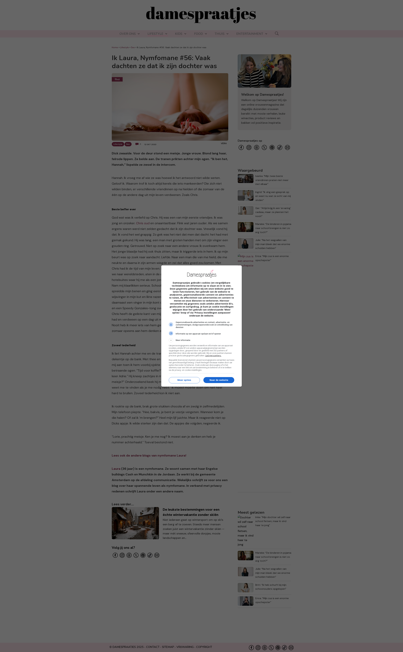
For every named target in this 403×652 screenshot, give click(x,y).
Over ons (127, 34)
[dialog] (201, 326)
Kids (178, 34)
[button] (201, 340)
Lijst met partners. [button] (213, 355)
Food (198, 34)
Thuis (219, 34)
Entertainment (249, 34)
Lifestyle (155, 34)
